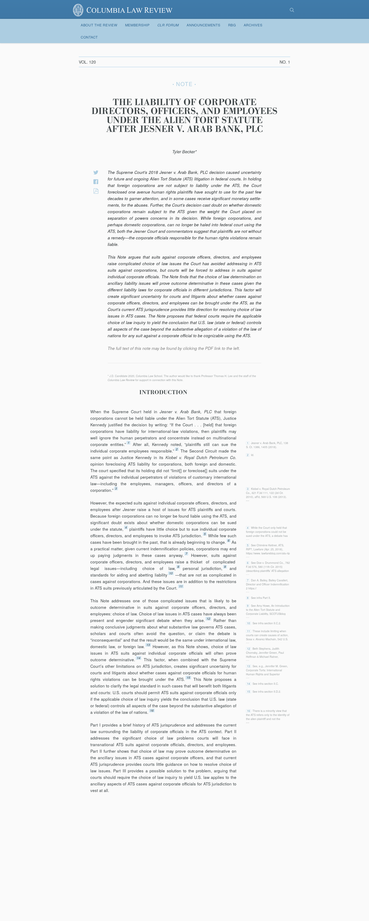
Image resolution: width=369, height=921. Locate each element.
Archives (253, 24)
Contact (89, 36)
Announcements (203, 24)
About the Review (99, 24)
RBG (232, 24)
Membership (137, 24)
